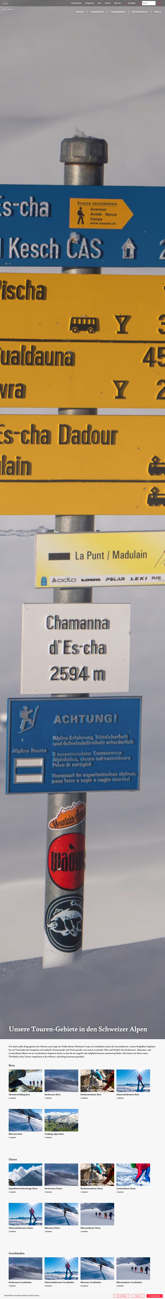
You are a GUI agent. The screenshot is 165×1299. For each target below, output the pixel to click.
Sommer (80, 11)
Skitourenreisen (139, 11)
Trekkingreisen (118, 11)
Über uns (117, 3)
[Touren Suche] (139, 3)
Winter (157, 11)
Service (107, 3)
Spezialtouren (76, 3)
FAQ (99, 3)
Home (4, 9)
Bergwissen (89, 3)
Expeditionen (97, 11)
